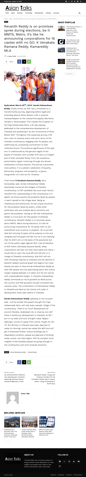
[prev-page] (5, 441)
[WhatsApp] (29, 62)
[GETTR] (69, 1)
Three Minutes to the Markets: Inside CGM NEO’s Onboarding (72, 41)
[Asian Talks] (5, 56)
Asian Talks (12, 56)
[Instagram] (72, 1)
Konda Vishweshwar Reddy (18, 352)
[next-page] (9, 441)
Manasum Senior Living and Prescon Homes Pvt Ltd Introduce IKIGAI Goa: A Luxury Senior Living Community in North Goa (43, 379)
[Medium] (77, 1)
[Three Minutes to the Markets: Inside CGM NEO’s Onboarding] (61, 41)
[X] (80, 1)
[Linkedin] (75, 1)
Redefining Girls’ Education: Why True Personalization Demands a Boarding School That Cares (10, 433)
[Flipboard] (66, 1)
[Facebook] (19, 62)
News (10, 19)
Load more (69, 74)
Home (6, 19)
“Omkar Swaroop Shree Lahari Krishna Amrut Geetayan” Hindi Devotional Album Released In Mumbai (29, 433)
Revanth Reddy (32, 352)
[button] (79, 13)
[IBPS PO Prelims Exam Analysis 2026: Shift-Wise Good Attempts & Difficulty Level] (47, 421)
